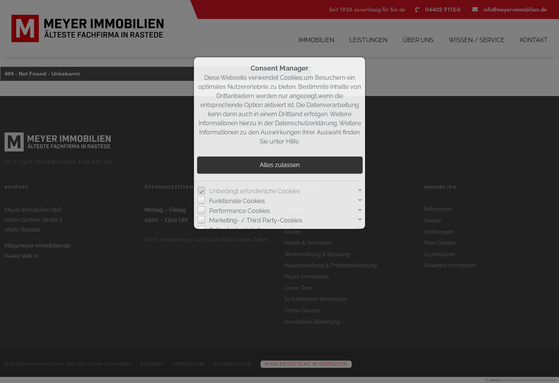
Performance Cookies (239, 210)
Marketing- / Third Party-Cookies (255, 220)
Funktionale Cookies (237, 201)
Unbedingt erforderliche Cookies (254, 191)
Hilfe (292, 141)
